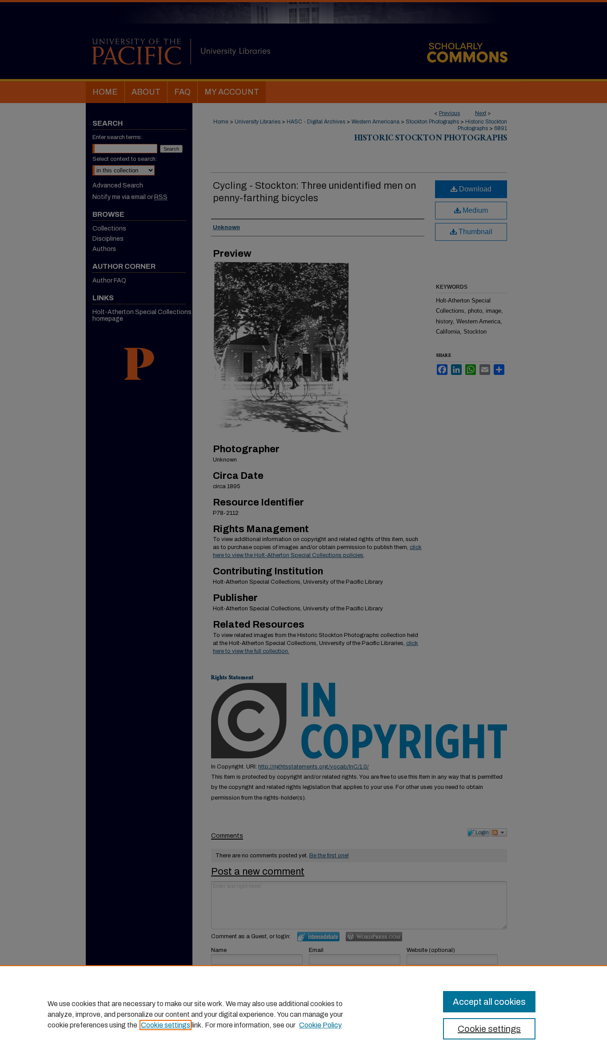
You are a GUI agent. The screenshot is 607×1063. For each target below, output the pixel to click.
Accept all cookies (489, 1002)
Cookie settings (165, 1025)
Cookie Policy (320, 1025)
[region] (303, 1014)
